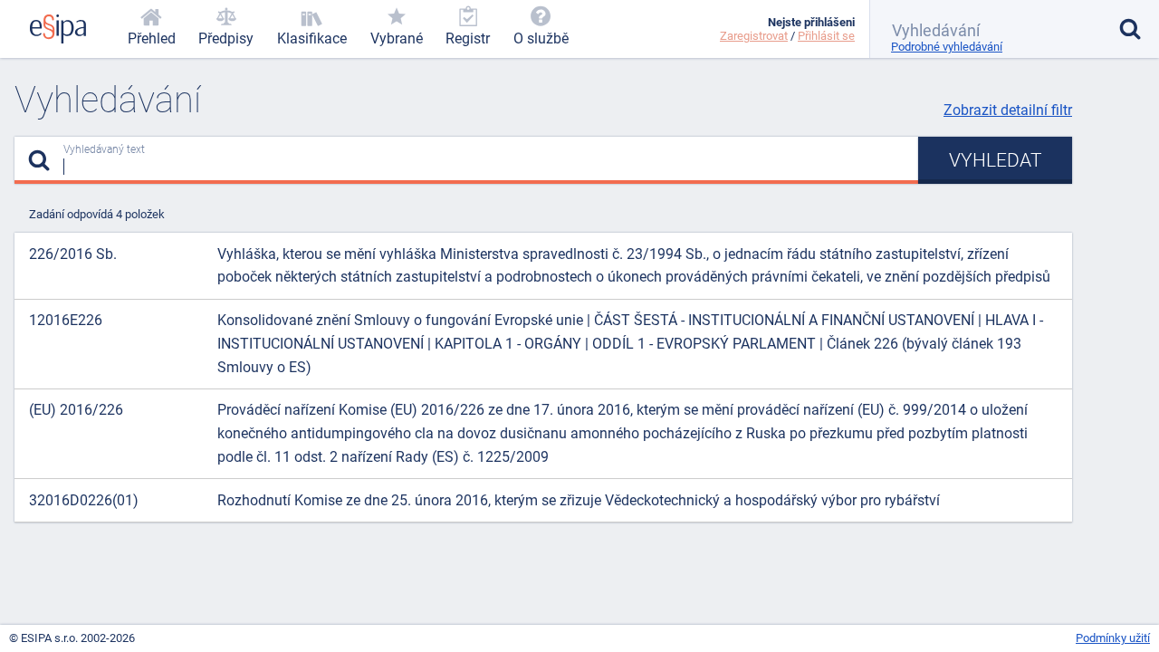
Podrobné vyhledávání (946, 46)
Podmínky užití (1113, 638)
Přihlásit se (826, 36)
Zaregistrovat (754, 36)
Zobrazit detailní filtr (1007, 110)
